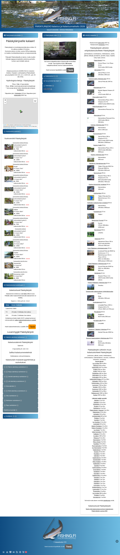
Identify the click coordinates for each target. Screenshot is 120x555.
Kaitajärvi (96, 479)
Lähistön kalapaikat (90, 35)
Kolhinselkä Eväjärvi (95, 379)
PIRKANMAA (69, 29)
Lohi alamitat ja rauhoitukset (16, 381)
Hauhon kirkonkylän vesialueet (97, 184)
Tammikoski (97, 230)
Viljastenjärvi (96, 412)
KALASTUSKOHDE (53, 29)
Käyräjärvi (97, 473)
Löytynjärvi (97, 485)
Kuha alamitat (10, 386)
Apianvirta (97, 239)
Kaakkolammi (97, 457)
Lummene (95, 385)
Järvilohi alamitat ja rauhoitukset (17, 376)
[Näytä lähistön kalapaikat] (20, 552)
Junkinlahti (96, 424)
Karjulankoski (97, 211)
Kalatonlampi (96, 450)
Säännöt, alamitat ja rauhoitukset (15, 337)
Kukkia (95, 395)
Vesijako (95, 387)
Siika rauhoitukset (11, 395)
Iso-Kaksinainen (96, 448)
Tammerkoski (97, 173)
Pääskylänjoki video (51, 35)
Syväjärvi (96, 436)
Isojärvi (95, 371)
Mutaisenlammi (96, 487)
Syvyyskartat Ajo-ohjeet (52, 81)
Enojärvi (96, 406)
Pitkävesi (96, 365)
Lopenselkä (96, 489)
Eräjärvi (95, 369)
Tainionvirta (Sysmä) (97, 220)
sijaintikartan (106, 500)
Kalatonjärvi (96, 463)
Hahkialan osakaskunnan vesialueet (97, 202)
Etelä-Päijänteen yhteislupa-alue (97, 263)
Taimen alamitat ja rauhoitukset (17, 367)
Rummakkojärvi (96, 446)
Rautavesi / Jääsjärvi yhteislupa (97, 329)
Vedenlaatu (47, 87)
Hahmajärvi (95, 375)
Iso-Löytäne (96, 363)
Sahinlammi (96, 408)
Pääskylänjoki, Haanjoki (96, 410)
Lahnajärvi (96, 414)
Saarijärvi (96, 465)
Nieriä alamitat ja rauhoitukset (16, 391)
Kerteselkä (96, 391)
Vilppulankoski (97, 87)
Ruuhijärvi (97, 453)
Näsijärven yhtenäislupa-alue (97, 163)
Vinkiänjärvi (18, 93)
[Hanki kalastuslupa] (23, 552)
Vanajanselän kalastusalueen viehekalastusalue (99, 291)
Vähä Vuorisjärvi (96, 432)
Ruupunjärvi (96, 491)
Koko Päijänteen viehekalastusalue (98, 248)
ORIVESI (62, 29)
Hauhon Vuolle (97, 145)
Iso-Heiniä (97, 430)
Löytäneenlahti (96, 416)
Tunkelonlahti (96, 459)
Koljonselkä (17, 95)
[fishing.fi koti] (7, 552)
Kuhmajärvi (95, 377)
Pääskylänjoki (98, 60)
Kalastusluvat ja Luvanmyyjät (14, 285)
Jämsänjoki (97, 70)
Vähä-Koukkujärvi (97, 106)
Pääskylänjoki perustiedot (13, 35)
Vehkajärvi (95, 381)
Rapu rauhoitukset (11, 405)
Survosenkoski (97, 133)
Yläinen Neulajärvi (97, 428)
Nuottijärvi (96, 444)
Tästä (32, 327)
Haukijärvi (97, 483)
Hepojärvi (96, 477)
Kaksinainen (96, 440)
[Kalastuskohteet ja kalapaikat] (10, 552)
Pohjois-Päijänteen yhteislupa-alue (97, 282)
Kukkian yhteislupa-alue (97, 125)
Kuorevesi (95, 389)
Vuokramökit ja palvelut (12, 131)
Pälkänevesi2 (95, 393)
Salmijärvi (96, 455)
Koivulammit (96, 497)
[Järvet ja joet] (14, 552)
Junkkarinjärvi (98, 193)
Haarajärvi (97, 481)
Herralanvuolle (97, 320)
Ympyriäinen (96, 469)
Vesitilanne (9, 416)
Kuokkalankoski (97, 302)
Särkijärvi (96, 402)
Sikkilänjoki (97, 273)
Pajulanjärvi (95, 373)
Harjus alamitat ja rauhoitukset (17, 371)
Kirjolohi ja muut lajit (9, 410)
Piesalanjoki (97, 312)
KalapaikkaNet (59, 542)
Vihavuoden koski (97, 97)
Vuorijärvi (96, 420)
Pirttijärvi (96, 418)
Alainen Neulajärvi (97, 426)
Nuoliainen (97, 471)
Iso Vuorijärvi (96, 422)
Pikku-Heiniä (96, 442)
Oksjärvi (96, 451)
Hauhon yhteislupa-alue (97, 154)
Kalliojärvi (96, 434)
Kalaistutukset (49, 76)
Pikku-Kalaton (97, 461)
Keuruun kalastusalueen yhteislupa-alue (97, 338)
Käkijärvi (96, 400)
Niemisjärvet (97, 115)
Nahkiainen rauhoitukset (13, 400)
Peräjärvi (96, 495)
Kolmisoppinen (96, 467)
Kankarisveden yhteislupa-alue (97, 79)
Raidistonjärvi (96, 475)
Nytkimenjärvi (96, 383)
